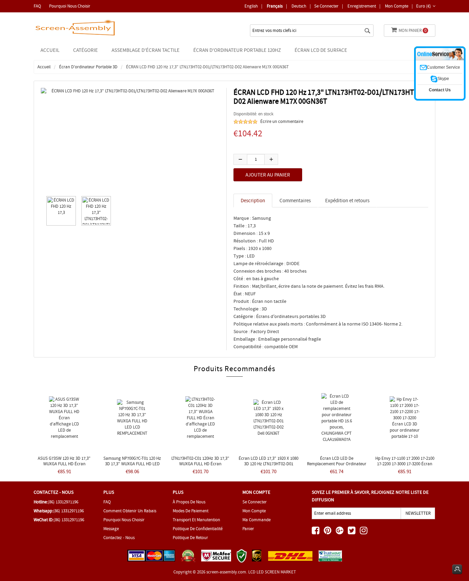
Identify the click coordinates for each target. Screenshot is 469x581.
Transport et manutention (196, 520)
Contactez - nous (119, 537)
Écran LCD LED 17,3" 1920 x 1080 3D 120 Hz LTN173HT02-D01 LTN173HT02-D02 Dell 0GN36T (268, 463)
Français (275, 6)
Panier (248, 529)
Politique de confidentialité (197, 529)
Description (253, 200)
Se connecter (326, 6)
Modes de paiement (190, 511)
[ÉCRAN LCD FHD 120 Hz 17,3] (59, 211)
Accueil (50, 50)
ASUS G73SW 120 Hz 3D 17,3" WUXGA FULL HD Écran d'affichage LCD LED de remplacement (64, 466)
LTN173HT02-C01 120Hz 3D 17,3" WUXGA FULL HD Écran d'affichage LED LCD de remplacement (200, 466)
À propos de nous (189, 502)
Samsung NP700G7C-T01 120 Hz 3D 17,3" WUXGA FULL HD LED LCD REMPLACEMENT (132, 463)
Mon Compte (396, 6)
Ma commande (256, 520)
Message (111, 529)
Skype (443, 78)
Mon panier (412, 30)
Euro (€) (423, 6)
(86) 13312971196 (63, 502)
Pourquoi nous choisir (69, 6)
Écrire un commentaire (281, 121)
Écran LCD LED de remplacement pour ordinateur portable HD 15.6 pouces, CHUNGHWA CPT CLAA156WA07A (336, 466)
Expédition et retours (347, 200)
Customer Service (443, 67)
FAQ (37, 6)
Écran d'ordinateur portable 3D (88, 67)
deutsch (298, 6)
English (251, 6)
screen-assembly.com (226, 572)
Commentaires (295, 200)
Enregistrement (361, 6)
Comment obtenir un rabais (129, 511)
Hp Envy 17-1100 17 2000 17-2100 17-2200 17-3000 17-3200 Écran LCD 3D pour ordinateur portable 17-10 (404, 466)
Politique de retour (190, 537)
